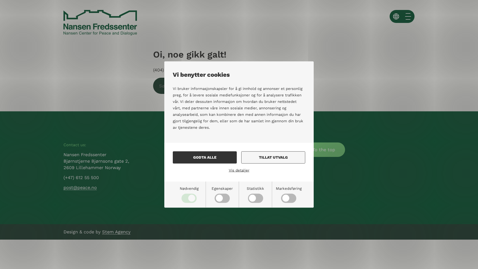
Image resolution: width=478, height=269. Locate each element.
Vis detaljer (239, 170)
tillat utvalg (273, 157)
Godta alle (204, 157)
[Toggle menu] (408, 16)
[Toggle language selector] (396, 16)
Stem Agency (116, 231)
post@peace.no (80, 187)
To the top (323, 149)
